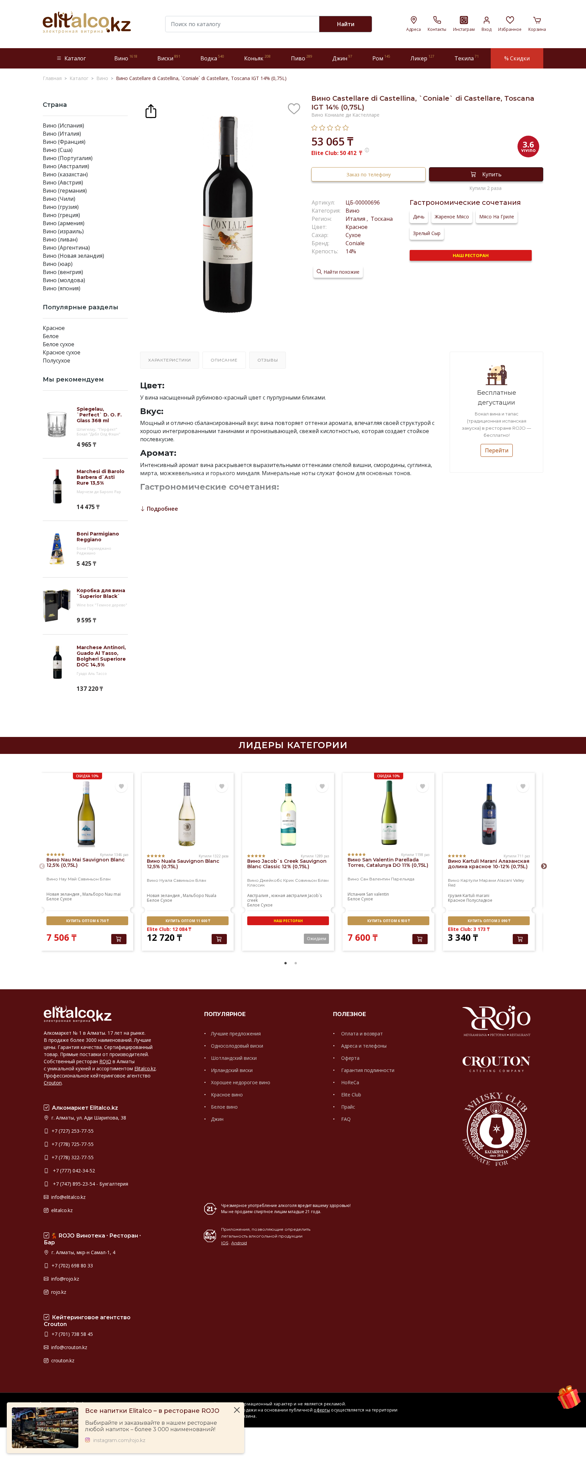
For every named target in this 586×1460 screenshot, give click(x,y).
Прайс (347, 1107)
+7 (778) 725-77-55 (72, 1144)
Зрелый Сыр (427, 233)
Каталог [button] (75, 58)
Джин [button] (342, 58)
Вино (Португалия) (68, 158)
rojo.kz (58, 1292)
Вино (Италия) (62, 133)
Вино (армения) (63, 223)
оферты (322, 1410)
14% (351, 251)
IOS (224, 1242)
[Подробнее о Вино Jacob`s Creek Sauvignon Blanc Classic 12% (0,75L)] (288, 815)
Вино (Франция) (64, 141)
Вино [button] (125, 58)
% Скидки (517, 58)
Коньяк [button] (257, 58)
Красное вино (227, 1094)
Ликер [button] (422, 58)
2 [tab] (295, 963)
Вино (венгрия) (63, 272)
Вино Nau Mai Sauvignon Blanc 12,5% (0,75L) (85, 862)
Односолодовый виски (237, 1046)
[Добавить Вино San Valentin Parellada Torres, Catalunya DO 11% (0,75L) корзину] (420, 939)
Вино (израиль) (63, 231)
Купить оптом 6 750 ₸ (87, 920)
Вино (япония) (61, 288)
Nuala (210, 895)
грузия (455, 895)
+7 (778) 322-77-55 (72, 1157)
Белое (51, 336)
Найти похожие (341, 272)
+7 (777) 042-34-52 (72, 1170)
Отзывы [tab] (267, 360)
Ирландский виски (232, 1070)
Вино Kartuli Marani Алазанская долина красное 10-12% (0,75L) (488, 864)
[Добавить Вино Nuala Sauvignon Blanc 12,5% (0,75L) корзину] (219, 939)
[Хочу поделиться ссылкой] (151, 110)
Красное (54, 328)
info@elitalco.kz (67, 1197)
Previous (42, 866)
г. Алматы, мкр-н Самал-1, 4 (82, 1252)
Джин (217, 1119)
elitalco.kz (61, 1210)
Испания (356, 894)
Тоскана (381, 218)
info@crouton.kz (68, 1347)
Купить (492, 174)
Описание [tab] (224, 360)
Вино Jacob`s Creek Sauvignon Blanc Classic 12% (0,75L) (287, 864)
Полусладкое (479, 900)
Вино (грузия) (61, 207)
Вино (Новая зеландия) (73, 255)
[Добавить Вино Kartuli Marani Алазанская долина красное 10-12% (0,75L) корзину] (520, 939)
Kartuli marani (476, 895)
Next (544, 866)
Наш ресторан (471, 255)
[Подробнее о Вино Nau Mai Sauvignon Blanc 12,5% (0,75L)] (87, 813)
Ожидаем (316, 938)
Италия (356, 218)
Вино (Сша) (58, 150)
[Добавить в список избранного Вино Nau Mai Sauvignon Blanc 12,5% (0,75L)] (121, 786)
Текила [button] (466, 58)
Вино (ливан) (60, 239)
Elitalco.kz (145, 1068)
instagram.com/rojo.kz (119, 1440)
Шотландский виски (234, 1058)
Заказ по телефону (369, 174)
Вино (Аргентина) (66, 247)
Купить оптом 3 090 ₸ (489, 920)
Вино (352, 210)
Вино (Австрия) (63, 182)
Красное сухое (61, 352)
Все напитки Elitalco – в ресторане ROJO (152, 1411)
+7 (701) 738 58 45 (71, 1334)
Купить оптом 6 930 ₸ (388, 920)
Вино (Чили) (59, 198)
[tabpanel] (87, 863)
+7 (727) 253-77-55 (72, 1131)
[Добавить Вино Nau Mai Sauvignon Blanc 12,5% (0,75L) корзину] (118, 939)
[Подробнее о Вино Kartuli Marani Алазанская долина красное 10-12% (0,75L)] (489, 815)
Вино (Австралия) (66, 166)
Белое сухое (58, 344)
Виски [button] (168, 58)
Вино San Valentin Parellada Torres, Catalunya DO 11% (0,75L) (388, 862)
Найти (345, 24)
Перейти (496, 450)
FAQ (345, 1119)
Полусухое (56, 360)
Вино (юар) (58, 264)
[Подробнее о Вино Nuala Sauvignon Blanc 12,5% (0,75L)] (188, 815)
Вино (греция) (61, 215)
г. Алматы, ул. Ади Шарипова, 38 (88, 1117)
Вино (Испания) (63, 125)
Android (239, 1242)
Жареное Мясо (452, 216)
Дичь (419, 216)
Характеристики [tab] (169, 360)
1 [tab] (285, 963)
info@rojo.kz (64, 1279)
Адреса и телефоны (363, 1046)
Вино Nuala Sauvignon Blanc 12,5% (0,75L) (183, 864)
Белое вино (224, 1107)
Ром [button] (381, 58)
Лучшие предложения (236, 1033)
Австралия (257, 895)
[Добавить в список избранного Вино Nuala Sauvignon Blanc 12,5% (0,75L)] (222, 786)
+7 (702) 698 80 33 (71, 1265)
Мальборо (93, 894)
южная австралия (289, 895)
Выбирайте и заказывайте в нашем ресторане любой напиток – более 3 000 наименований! (151, 1426)
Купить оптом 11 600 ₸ (187, 920)
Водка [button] (212, 58)
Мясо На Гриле (496, 216)
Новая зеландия (62, 894)
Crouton (53, 1082)
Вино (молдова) (64, 280)
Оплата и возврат (361, 1033)
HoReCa (349, 1082)
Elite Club (350, 1094)
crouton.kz (62, 1360)
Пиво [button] (301, 58)
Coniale (355, 243)
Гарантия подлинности (367, 1070)
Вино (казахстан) (65, 174)
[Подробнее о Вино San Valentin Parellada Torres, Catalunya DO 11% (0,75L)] (388, 813)
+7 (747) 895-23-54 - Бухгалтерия (89, 1184)
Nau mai (113, 894)
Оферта (349, 1058)
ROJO (105, 1061)
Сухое (353, 235)
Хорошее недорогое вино (240, 1082)
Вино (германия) (65, 190)
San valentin (377, 894)
